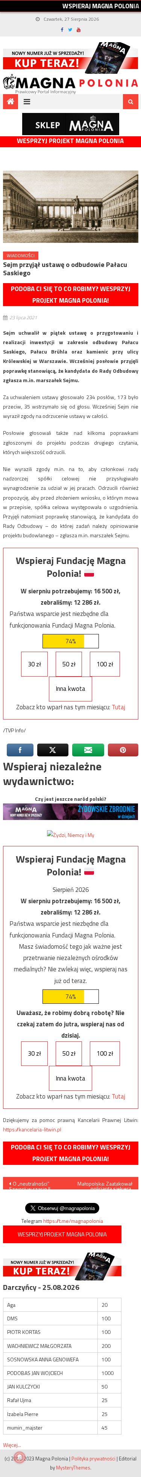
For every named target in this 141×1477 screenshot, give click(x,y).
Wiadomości (21, 255)
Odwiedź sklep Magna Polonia (70, 124)
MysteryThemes (73, 1467)
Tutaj (118, 707)
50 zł (69, 664)
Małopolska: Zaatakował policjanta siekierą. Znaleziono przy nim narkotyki (104, 1184)
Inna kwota (70, 689)
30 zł (34, 664)
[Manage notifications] (20, 1457)
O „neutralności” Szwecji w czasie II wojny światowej (29, 1184)
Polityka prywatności (93, 1458)
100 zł (105, 664)
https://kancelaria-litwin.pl (32, 1129)
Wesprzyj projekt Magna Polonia (70, 141)
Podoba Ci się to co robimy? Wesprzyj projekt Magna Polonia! (70, 294)
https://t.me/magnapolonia (73, 1221)
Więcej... (12, 1445)
